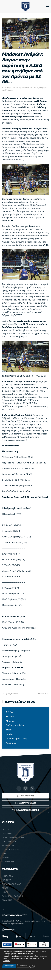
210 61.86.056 (27, 796)
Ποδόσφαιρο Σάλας (15, 725)
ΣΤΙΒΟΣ (5, 888)
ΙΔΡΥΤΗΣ (5, 829)
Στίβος (9, 730)
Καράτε (9, 734)
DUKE (4, 853)
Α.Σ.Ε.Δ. (9, 712)
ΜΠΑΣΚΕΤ (6, 880)
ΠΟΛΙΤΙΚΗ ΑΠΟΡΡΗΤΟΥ (14, 916)
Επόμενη (42, 694)
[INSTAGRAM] (25, 788)
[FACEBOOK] (18, 788)
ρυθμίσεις (6, 961)
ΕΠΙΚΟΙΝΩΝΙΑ (8, 862)
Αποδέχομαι (9, 966)
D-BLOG (5, 857)
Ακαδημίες (11, 743)
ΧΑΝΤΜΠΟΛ (7, 876)
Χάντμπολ (10, 717)
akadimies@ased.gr (27, 810)
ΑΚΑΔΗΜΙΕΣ (7, 900)
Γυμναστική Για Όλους (16, 739)
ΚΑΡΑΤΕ (5, 892)
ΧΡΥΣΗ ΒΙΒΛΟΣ (8, 845)
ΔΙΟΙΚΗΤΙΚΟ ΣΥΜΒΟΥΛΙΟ (13, 837)
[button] (47, 6)
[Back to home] (25, 6)
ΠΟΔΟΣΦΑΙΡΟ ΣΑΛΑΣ (11, 884)
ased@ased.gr (27, 803)
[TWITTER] (32, 788)
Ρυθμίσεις (23, 966)
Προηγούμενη (11, 694)
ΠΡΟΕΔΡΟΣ (7, 833)
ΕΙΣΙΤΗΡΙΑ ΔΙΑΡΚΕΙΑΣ (11, 849)
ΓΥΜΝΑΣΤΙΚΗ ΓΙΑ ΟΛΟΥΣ (12, 896)
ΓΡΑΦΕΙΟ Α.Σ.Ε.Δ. (9, 841)
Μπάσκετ (9, 90)
